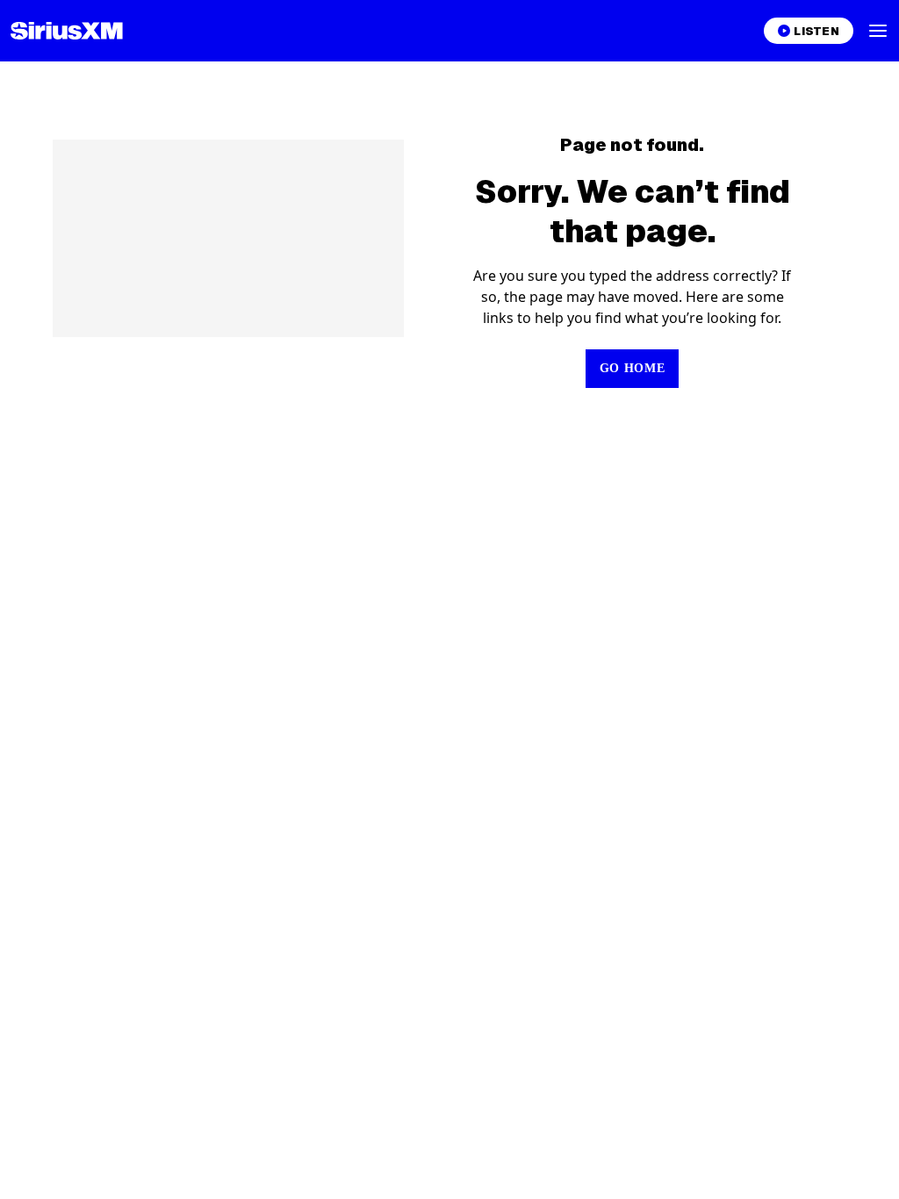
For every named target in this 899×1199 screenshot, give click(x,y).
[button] (877, 30)
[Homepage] (67, 30)
